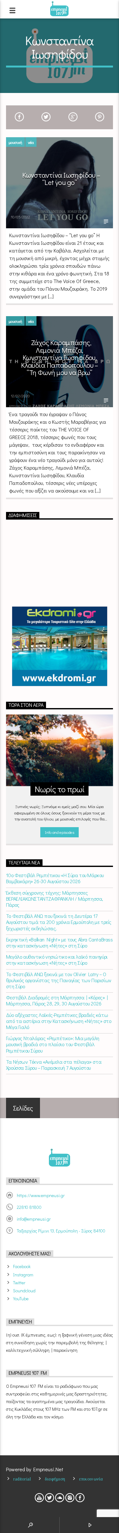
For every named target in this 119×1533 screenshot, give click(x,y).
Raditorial (22, 1478)
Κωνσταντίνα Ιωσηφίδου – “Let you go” (61, 178)
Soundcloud (24, 1291)
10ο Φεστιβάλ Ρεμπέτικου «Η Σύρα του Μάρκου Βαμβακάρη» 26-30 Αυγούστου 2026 (55, 878)
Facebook (21, 1266)
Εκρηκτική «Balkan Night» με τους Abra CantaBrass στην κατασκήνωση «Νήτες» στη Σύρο (59, 942)
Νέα (31, 142)
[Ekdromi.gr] (59, 646)
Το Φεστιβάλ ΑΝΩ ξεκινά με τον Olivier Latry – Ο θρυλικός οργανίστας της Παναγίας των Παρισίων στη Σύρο (58, 980)
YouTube (21, 1298)
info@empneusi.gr (34, 1219)
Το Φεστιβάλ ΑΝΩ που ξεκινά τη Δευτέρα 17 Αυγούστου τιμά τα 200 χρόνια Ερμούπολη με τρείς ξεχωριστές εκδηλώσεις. (58, 922)
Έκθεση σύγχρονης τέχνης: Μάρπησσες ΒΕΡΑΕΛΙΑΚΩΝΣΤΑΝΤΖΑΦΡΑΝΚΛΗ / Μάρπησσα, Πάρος (54, 899)
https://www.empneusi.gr (41, 1195)
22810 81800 (29, 1207)
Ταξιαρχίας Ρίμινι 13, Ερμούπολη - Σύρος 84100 (61, 1231)
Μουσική (15, 142)
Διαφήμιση (55, 1478)
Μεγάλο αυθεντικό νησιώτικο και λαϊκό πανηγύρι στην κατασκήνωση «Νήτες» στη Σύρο (57, 960)
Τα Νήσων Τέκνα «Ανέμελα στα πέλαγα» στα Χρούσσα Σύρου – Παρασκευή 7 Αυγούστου (53, 1065)
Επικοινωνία (91, 1478)
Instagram (23, 1275)
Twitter (19, 1283)
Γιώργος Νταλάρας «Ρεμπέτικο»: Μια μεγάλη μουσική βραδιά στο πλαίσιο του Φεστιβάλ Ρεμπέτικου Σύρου (52, 1044)
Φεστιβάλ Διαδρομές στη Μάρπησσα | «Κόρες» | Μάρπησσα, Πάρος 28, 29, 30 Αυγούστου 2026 (57, 1000)
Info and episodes (59, 832)
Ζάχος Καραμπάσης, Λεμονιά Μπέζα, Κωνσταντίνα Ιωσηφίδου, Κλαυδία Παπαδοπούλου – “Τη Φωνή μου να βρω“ (59, 357)
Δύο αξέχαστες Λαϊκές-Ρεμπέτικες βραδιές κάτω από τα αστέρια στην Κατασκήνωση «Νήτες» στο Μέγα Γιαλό (58, 1021)
